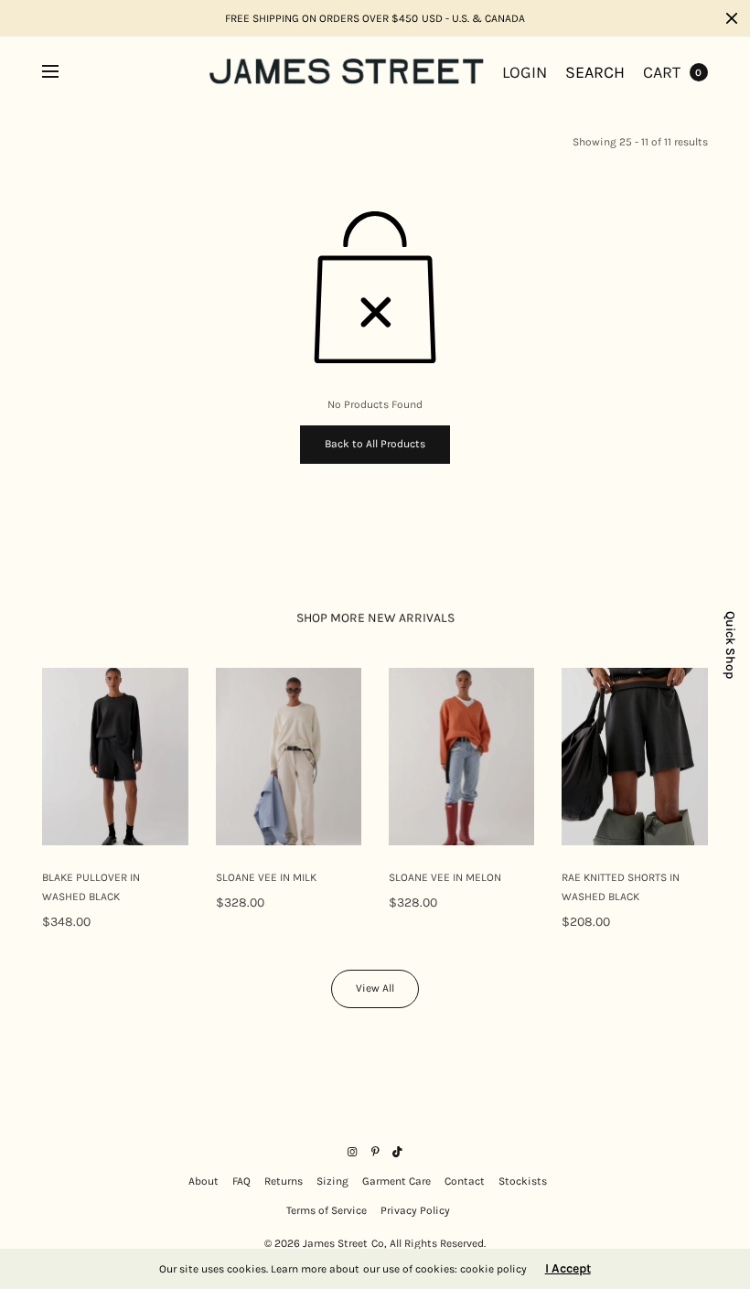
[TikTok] (397, 1151)
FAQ (241, 1181)
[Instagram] (352, 1151)
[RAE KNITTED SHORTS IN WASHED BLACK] (634, 756)
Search (595, 72)
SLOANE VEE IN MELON (445, 877)
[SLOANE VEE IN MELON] (461, 756)
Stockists (522, 1181)
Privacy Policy (415, 1210)
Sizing (332, 1181)
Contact (465, 1181)
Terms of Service (326, 1210)
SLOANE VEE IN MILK (266, 877)
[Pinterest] (375, 1151)
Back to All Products (375, 443)
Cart (661, 72)
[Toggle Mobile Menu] (62, 72)
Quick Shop (729, 645)
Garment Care (396, 1181)
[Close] (731, 18)
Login (524, 72)
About (203, 1181)
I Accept (568, 1268)
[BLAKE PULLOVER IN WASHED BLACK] (115, 756)
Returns (283, 1181)
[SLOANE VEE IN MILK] (288, 756)
